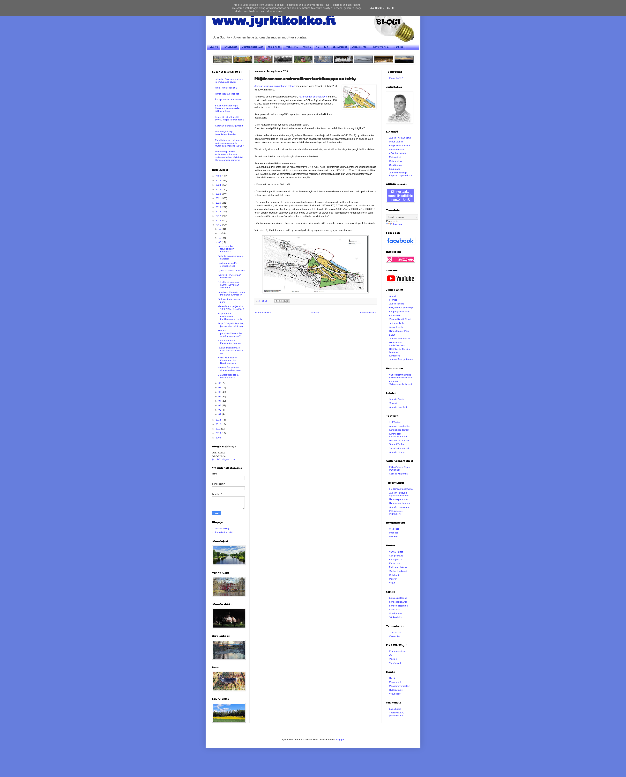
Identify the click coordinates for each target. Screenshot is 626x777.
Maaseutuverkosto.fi (399, 686)
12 (220, 229)
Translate (397, 224)
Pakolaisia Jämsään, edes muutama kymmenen (231, 293)
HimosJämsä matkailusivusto (397, 344)
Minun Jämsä (396, 141)
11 (219, 233)
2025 (219, 180)
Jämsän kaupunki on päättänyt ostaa (274, 86)
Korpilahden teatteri (399, 430)
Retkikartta (394, 575)
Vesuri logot (395, 693)
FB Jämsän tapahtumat (401, 489)
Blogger (340, 739)
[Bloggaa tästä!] (278, 301)
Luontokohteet (360, 46)
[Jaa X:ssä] (281, 301)
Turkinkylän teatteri (399, 448)
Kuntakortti (394, 355)
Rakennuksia (395, 161)
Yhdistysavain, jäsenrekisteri (396, 714)
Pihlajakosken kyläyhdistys (396, 512)
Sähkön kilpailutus (398, 605)
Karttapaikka (395, 559)
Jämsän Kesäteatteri (399, 426)
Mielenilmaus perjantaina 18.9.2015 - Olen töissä (231, 307)
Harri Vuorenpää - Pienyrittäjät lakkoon (229, 342)
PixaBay (393, 536)
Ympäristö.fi (395, 663)
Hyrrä (392, 678)
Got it (391, 8)
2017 (219, 216)
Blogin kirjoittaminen (399, 145)
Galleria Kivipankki (398, 473)
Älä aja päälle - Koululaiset (228, 99)
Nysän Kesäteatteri (399, 440)
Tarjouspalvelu (396, 323)
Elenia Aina (395, 609)
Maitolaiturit (395, 157)
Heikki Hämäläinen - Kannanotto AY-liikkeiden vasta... (228, 360)
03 (220, 405)
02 (220, 409)
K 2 (317, 46)
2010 (219, 433)
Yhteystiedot (340, 46)
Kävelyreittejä (380, 46)
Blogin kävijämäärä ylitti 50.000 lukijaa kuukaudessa (229, 118)
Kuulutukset (395, 315)
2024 (219, 185)
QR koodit (394, 528)
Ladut (392, 334)
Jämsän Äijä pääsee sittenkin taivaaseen (229, 369)
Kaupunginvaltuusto (399, 311)
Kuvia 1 (307, 46)
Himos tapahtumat (398, 499)
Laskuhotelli (395, 709)
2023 (219, 189)
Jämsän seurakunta (399, 507)
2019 (219, 207)
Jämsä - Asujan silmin (400, 137)
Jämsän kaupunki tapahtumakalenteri (399, 494)
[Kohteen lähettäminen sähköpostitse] (275, 301)
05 (220, 396)
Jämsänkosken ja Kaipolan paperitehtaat (400, 174)
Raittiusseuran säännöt (227, 93)
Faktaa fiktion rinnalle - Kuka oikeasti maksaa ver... (230, 350)
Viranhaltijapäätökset (400, 319)
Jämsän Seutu (396, 399)
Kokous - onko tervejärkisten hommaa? (226, 249)
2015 (219, 225)
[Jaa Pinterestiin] (288, 301)
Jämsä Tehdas (396, 303)
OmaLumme (395, 613)
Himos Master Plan (399, 331)
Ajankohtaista (396, 327)
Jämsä (392, 296)
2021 (219, 198)
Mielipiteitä (274, 46)
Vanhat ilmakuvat (398, 571)
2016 (219, 220)
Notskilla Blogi (222, 528)
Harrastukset (230, 46)
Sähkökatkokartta (398, 601)
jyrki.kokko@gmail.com (223, 459)
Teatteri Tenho (396, 444)
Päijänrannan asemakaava (312, 96)
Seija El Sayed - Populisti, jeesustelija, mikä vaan (231, 324)
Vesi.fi (392, 582)
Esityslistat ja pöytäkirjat (401, 307)
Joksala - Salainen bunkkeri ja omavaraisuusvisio (229, 80)
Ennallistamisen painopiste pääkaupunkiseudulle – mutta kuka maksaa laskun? (229, 143)
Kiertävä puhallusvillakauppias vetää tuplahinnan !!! (230, 333)
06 (220, 392)
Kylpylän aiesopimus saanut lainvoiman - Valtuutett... (229, 285)
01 (220, 414)
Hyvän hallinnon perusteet (231, 270)
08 (220, 383)
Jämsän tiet (395, 632)
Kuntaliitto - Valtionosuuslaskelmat (400, 382)
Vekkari (393, 403)
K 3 (326, 46)
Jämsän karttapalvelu (400, 338)
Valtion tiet (394, 636)
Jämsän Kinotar (397, 452)
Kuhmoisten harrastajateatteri (398, 435)
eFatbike (398, 46)
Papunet (393, 532)
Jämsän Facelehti (398, 407)
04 (220, 401)
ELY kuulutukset (397, 651)
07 (220, 387)
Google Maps (396, 555)
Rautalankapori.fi (223, 532)
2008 (219, 437)
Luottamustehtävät (252, 46)
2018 (219, 211)
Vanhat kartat (396, 551)
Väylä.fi (393, 659)
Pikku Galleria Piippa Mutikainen (399, 468)
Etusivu (213, 46)
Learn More (377, 8)
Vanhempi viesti (367, 312)
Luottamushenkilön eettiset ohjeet (227, 264)
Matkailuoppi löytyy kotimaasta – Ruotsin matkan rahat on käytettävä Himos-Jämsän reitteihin (229, 155)
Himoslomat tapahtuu (400, 503)
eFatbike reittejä (397, 153)
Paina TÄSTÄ (396, 78)
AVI (391, 655)
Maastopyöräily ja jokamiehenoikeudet (225, 133)
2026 (219, 176)
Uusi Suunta (395, 165)
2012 (219, 424)
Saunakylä (394, 169)
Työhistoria (291, 46)
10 (220, 237)
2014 (219, 419)
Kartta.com (394, 563)
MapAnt (393, 578)
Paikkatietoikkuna (398, 567)
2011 (218, 428)
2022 (219, 193)
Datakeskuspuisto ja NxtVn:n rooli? (228, 376)
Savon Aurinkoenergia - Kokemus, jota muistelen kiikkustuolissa (227, 108)
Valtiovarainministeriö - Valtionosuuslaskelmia (400, 376)
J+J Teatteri (395, 422)
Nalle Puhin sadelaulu (226, 87)
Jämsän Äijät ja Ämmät (401, 359)
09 (220, 242)
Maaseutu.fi (395, 682)
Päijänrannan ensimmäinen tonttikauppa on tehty (230, 316)
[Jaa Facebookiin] (285, 301)
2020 (219, 202)
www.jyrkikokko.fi (273, 19)
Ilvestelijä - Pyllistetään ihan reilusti (229, 276)
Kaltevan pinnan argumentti (229, 125)
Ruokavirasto (396, 689)
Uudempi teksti (263, 312)
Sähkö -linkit (395, 617)
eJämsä (393, 299)
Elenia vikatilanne (398, 598)
